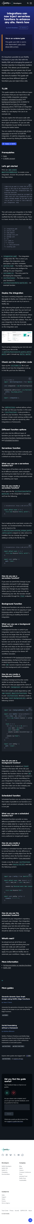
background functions (9, 102)
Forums (4, 1201)
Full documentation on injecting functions (17, 965)
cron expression (24, 858)
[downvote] (13, 1092)
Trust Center (5, 1210)
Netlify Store (22, 1178)
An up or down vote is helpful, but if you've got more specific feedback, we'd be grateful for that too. (16, 1101)
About (21, 1168)
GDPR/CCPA (23, 1210)
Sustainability (22, 1180)
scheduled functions (15, 99)
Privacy (11, 1210)
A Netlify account (9, 158)
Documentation (6, 1174)
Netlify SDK (7, 968)
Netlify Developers (6, 1166)
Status (3, 1199)
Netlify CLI (4, 1170)
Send (9, 1114)
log (23, 776)
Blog (20, 1166)
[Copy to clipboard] (30, 185)
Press (20, 1174)
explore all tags (18, 1059)
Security (17, 1210)
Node (5, 156)
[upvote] (7, 1092)
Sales (3, 1195)
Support (4, 1197)
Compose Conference (25, 1172)
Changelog (4, 1172)
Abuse (30, 1210)
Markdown (24, 27)
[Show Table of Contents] (30, 1220)
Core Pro (16, 104)
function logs (24, 928)
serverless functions (9, 438)
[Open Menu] (30, 3)
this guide (5, 299)
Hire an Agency (6, 1203)
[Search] (27, 3)
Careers (21, 1170)
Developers (17, 3)
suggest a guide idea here (15, 1121)
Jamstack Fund (23, 1176)
